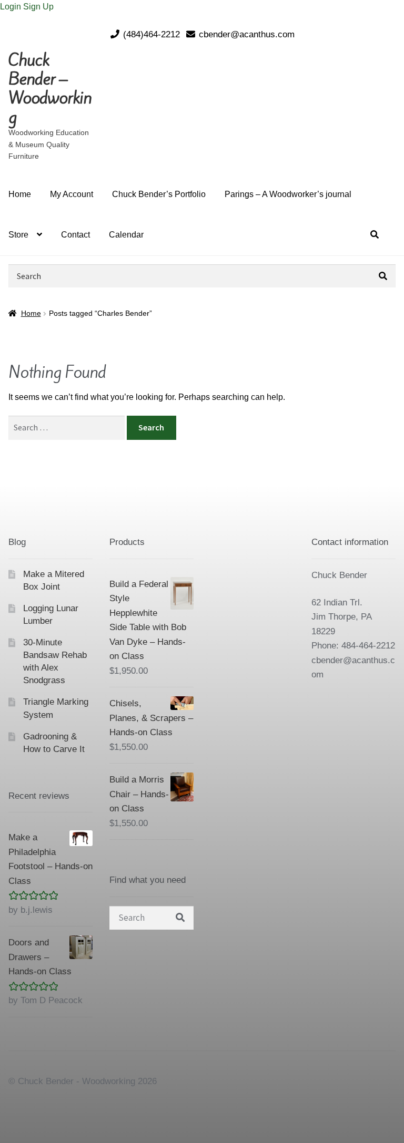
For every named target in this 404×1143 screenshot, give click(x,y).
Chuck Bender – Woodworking (50, 88)
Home (19, 194)
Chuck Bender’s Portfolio (159, 194)
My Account (71, 194)
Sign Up (38, 6)
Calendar (126, 234)
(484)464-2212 (151, 34)
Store (18, 234)
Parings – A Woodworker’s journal (288, 194)
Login (11, 6)
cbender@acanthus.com (247, 34)
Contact (75, 234)
